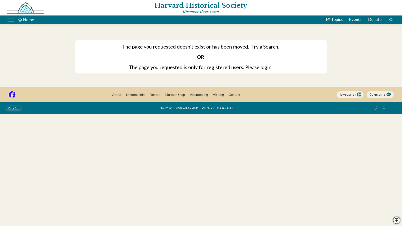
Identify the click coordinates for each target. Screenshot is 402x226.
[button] (10, 20)
